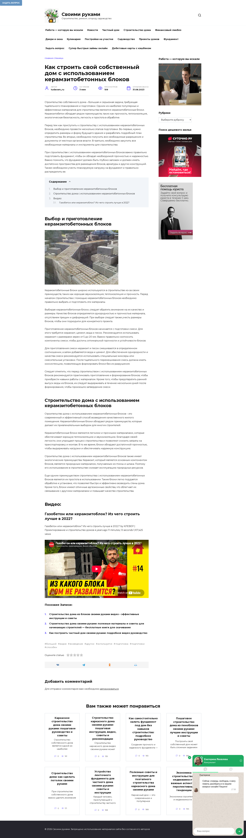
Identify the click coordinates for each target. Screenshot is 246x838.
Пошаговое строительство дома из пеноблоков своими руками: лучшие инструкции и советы (184, 727)
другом (90, 644)
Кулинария (74, 39)
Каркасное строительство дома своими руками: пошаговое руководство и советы (62, 726)
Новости (92, 30)
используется (105, 644)
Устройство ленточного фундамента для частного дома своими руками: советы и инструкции (102, 782)
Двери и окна (54, 39)
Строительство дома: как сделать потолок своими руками (62, 778)
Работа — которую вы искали (64, 30)
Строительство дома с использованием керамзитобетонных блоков (94, 193)
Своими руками (81, 14)
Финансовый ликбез (168, 30)
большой (51, 644)
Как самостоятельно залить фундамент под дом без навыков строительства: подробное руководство (143, 729)
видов (63, 644)
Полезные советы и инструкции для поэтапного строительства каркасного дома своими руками (143, 781)
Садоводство (126, 39)
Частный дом (110, 30)
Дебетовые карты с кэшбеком (131, 48)
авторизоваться (109, 689)
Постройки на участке (99, 39)
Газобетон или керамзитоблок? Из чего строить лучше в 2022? (94, 202)
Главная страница (54, 58)
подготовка (121, 644)
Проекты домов (149, 39)
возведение (76, 644)
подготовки (137, 644)
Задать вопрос (54, 48)
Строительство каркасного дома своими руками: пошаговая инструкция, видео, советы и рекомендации (102, 728)
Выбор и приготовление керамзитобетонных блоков (85, 189)
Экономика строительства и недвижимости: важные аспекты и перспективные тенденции (184, 781)
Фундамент (171, 39)
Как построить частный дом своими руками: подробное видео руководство (98, 633)
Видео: (57, 198)
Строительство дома (137, 30)
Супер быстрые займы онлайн (88, 48)
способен (51, 647)
